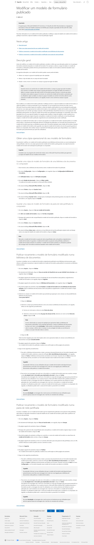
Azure (48, 523)
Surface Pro (7, 518)
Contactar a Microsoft (29, 542)
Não (60, 511)
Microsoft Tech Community (67, 526)
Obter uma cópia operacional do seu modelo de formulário (34, 48)
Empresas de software (66, 533)
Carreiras (77, 518)
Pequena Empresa (50, 534)
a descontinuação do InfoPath (32, 29)
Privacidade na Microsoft (80, 525)
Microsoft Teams (50, 532)
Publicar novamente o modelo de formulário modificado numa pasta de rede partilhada (41, 54)
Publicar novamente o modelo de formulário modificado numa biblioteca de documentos (41, 51)
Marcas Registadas (54, 542)
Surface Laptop (7, 520)
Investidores (78, 527)
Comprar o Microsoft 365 (60, 2)
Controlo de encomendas (24, 527)
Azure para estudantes (38, 536)
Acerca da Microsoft (79, 520)
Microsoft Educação (37, 518)
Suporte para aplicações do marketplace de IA (67, 524)
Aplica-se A (20, 17)
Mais (50, 2)
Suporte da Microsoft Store (24, 523)
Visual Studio (64, 536)
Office (31, 2)
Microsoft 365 (26, 2)
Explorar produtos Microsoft (10, 530)
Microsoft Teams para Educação (39, 523)
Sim (51, 511)
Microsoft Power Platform (66, 531)
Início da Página (21, 132)
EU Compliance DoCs (75, 542)
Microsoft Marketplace (66, 528)
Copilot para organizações (9, 523)
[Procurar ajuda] (84, 2)
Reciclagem (22, 530)
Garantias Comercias (23, 532)
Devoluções (22, 525)
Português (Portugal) (10, 540)
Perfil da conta (22, 518)
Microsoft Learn (65, 520)
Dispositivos (43, 2)
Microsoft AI (49, 518)
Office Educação (36, 527)
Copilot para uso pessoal (9, 525)
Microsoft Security (50, 520)
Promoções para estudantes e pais (40, 533)
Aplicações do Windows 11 (9, 532)
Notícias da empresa (79, 523)
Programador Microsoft (66, 518)
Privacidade (37, 542)
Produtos (37, 2)
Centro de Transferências (24, 520)
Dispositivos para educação (39, 520)
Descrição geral (23, 45)
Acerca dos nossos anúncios (65, 542)
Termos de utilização (45, 542)
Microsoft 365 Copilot (51, 530)
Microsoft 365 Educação (38, 525)
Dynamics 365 (49, 525)
